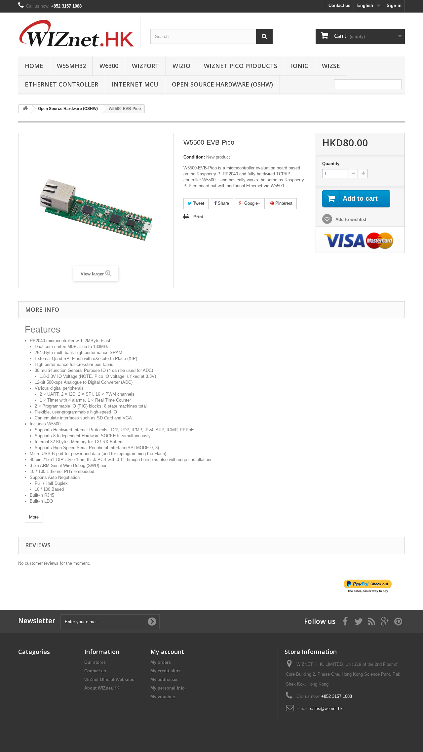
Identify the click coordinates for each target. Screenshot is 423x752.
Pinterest (283, 203)
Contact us (339, 5)
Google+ (251, 203)
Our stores (95, 662)
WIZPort (145, 66)
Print (198, 216)
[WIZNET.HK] (79, 33)
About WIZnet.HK (101, 688)
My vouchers (163, 696)
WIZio (181, 66)
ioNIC (299, 66)
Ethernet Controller (61, 84)
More (34, 517)
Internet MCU (135, 84)
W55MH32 (71, 66)
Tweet (198, 203)
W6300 (108, 66)
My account (167, 652)
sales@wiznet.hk (326, 708)
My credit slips (165, 670)
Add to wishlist (350, 219)
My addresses (164, 679)
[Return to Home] (25, 109)
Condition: (194, 157)
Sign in (394, 5)
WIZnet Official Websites (109, 679)
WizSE (331, 66)
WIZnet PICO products (240, 66)
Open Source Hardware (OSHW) (222, 84)
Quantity (330, 163)
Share (222, 203)
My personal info (167, 688)
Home (34, 66)
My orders (160, 662)
